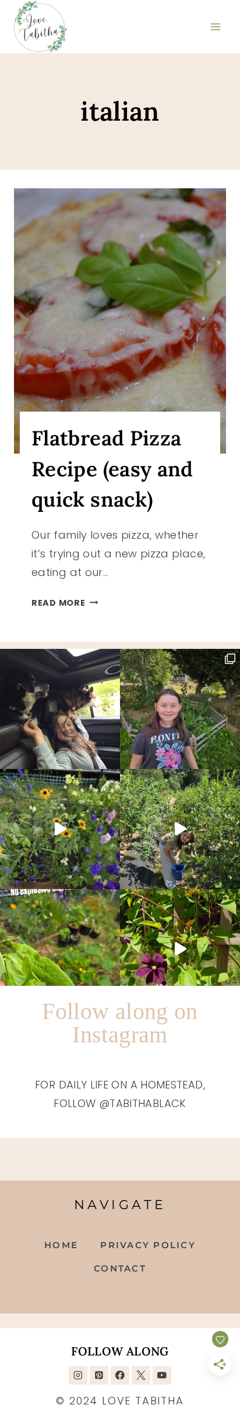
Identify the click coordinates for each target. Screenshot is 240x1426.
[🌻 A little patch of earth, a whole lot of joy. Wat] (60, 829)
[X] (141, 1375)
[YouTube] (162, 1375)
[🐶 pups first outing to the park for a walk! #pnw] (60, 709)
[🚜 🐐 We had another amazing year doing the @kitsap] (180, 709)
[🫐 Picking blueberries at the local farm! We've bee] (180, 829)
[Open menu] (215, 26)
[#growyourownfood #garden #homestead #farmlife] (60, 949)
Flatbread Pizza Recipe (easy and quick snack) (112, 468)
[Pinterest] (99, 1375)
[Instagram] (78, 1375)
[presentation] (120, 321)
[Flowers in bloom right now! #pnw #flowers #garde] (180, 949)
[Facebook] (120, 1375)
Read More (64, 603)
